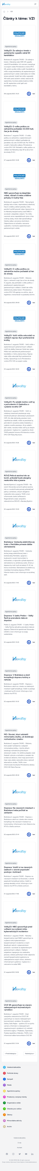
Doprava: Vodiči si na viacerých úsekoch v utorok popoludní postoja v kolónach (18, 869)
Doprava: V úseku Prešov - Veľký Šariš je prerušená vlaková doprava (18, 618)
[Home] (5, 12)
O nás (19, 1143)
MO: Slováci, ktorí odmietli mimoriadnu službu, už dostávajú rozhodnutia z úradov (19, 736)
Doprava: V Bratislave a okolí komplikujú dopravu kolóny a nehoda (17, 677)
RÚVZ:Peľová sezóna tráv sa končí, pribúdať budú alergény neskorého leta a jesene (17, 477)
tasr (33, 94)
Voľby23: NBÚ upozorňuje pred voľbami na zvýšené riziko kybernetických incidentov (18, 929)
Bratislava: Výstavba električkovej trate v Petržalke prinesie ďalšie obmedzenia (19, 544)
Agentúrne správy (10, 46)
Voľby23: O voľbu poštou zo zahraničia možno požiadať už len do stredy (19, 271)
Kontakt (19, 1147)
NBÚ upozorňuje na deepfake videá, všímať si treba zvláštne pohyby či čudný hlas (17, 195)
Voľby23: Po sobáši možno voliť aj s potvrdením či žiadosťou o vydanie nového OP (19, 404)
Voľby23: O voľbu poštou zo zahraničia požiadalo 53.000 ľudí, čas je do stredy (19, 128)
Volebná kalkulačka (19, 1138)
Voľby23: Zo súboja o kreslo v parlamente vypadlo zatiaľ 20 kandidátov (17, 52)
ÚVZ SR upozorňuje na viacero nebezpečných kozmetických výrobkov (18, 1007)
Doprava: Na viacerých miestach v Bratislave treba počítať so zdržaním (19, 810)
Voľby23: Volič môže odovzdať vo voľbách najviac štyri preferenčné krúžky (19, 337)
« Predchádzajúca (10, 1053)
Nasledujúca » (29, 1053)
